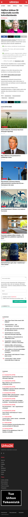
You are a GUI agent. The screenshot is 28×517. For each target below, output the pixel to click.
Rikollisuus (3, 468)
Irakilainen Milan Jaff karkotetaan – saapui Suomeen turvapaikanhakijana (14, 345)
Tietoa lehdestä (4, 484)
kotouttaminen (8, 95)
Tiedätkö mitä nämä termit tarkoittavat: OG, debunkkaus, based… (14, 329)
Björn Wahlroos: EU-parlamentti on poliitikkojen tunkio (11, 156)
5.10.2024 (3, 266)
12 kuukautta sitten (9, 387)
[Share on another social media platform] (24, 37)
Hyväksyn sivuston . (10, 296)
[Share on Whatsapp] (17, 37)
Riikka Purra (4, 97)
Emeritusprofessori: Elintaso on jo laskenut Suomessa (13, 210)
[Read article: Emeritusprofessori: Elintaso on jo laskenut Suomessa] (14, 198)
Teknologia (3, 470)
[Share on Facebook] (4, 37)
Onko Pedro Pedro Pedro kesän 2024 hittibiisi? (14, 321)
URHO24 (14, 2)
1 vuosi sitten (7, 416)
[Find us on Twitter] (3, 453)
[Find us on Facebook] (1, 453)
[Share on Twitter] (11, 37)
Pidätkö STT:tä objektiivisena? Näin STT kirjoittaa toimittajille (12, 431)
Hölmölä (4, 178)
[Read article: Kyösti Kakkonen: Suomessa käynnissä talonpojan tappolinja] (14, 119)
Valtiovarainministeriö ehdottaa (8, 40)
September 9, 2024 (19, 61)
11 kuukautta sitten (9, 375)
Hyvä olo (3, 460)
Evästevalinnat (4, 512)
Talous (3, 206)
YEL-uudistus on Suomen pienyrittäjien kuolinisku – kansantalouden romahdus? (15, 350)
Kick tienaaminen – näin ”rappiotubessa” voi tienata (12, 325)
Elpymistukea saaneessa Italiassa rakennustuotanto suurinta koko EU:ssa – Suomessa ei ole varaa (12, 183)
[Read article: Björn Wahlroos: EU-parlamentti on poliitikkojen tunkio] (14, 145)
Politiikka (3, 464)
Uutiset (3, 5)
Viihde (9, 5)
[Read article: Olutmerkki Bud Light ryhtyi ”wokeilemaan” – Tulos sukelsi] (14, 252)
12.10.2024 (4, 240)
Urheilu (15, 5)
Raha (20, 5)
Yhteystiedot (3, 488)
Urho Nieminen (4, 18)
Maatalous (4, 126)
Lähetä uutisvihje (4, 480)
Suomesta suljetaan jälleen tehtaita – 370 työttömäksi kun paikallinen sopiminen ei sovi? (12, 236)
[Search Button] (26, 2)
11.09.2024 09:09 (13, 18)
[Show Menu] (1, 2)
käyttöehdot (13, 296)
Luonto (2, 462)
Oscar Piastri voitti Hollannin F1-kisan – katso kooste (15, 355)
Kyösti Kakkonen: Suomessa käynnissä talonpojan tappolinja (12, 130)
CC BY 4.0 (16, 33)
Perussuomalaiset (16, 95)
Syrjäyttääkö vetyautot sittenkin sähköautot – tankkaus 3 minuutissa (14, 341)
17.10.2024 (4, 212)
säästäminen (11, 97)
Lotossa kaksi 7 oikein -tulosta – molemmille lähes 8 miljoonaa (13, 359)
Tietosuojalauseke (12, 512)
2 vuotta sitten (7, 428)
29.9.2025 (3, 133)
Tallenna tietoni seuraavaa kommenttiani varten (13, 298)
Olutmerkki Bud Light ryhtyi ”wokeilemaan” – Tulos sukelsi (13, 263)
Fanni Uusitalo (12, 33)
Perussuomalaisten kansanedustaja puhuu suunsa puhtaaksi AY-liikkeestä (13, 425)
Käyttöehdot (21, 512)
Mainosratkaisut (4, 482)
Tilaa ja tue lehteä (5, 486)
